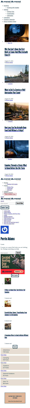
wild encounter (7, 219)
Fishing (6, 10)
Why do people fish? (9, 223)
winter (5, 215)
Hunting (6, 6)
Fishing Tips (10, 12)
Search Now (19, 203)
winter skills (7, 211)
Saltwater (10, 16)
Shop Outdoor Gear (10, 21)
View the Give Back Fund (15, 401)
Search (18, 253)
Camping (7, 18)
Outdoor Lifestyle (9, 19)
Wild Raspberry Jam (9, 218)
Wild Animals (7, 221)
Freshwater (10, 14)
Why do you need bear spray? (11, 222)
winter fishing (7, 212)
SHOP (2, 197)
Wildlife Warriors (8, 216)
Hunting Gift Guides (13, 8)
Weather (10, 159)
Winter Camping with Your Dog (12, 213)
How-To (10, 43)
